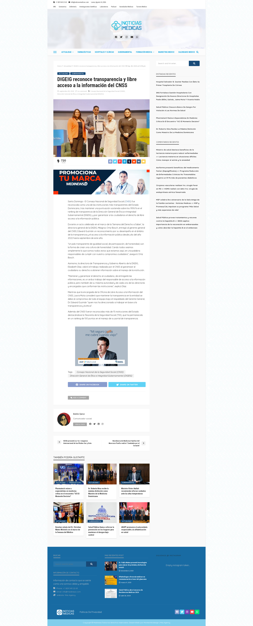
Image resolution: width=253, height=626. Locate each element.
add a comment (79, 398)
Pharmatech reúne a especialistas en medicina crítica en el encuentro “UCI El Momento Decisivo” (67, 492)
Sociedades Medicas (126, 7)
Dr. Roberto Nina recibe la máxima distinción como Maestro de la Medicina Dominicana (98, 492)
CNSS (127, 201)
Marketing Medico (166, 52)
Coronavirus (62, 7)
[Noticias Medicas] (126, 25)
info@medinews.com (71, 592)
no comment (82, 91)
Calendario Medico (186, 52)
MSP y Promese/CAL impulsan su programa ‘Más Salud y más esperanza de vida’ (177, 206)
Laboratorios (104, 7)
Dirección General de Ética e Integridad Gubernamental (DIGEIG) (80, 94)
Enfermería (72, 7)
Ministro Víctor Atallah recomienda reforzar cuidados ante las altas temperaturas (133, 491)
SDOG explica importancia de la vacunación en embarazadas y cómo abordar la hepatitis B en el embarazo (177, 224)
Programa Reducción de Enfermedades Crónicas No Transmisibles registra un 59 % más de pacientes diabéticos (177, 174)
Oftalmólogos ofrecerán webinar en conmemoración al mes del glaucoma (132, 578)
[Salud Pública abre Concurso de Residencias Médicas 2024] (111, 593)
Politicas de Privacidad (91, 612)
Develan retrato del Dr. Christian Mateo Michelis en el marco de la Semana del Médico (68, 529)
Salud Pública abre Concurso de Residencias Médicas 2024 (131, 591)
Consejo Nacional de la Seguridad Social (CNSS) (107, 91)
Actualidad (66, 52)
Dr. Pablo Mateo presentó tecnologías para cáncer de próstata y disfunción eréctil (133, 565)
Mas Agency (70, 595)
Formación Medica (144, 52)
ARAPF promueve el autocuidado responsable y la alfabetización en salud (134, 529)
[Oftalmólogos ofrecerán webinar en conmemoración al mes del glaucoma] (111, 580)
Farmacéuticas (84, 52)
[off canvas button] (55, 52)
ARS (54, 7)
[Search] (197, 52)
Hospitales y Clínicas (104, 52)
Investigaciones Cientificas (88, 7)
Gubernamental (125, 52)
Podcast (113, 7)
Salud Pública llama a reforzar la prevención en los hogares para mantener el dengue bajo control (101, 531)
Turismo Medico (141, 7)
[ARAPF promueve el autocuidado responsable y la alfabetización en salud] (134, 512)
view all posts (80, 424)
